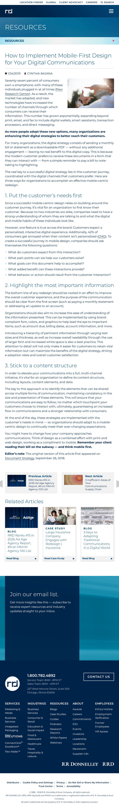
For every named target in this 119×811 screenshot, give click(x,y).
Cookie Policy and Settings (38, 782)
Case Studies (58, 714)
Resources (59, 703)
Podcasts (55, 724)
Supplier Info (80, 753)
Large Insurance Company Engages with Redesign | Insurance (58, 540)
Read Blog (22, 558)
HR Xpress (101, 731)
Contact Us (99, 677)
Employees (104, 703)
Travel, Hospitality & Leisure (35, 752)
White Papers (58, 737)
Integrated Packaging (11, 728)
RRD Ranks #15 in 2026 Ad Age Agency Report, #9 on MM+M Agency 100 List (41, 483)
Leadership (79, 738)
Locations (79, 743)
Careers (91, 2)
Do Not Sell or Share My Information (88, 782)
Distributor (13, 782)
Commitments (82, 719)
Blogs (53, 709)
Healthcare (34, 743)
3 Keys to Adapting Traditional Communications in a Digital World (97, 540)
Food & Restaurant (34, 737)
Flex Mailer (12, 751)
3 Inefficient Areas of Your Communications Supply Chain (97, 483)
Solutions (14, 736)
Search (109, 2)
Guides (54, 719)
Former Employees (102, 724)
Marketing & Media (12, 711)
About (78, 703)
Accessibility (73, 786)
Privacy (61, 782)
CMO (102, 236)
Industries (37, 703)
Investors (78, 734)
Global (51, 2)
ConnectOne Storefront (14, 744)
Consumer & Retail (35, 719)
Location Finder (31, 2)
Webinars (56, 742)
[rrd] (9, 11)
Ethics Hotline (104, 709)
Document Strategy (19, 458)
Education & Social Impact (36, 728)
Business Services (10, 719)
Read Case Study (60, 558)
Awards (77, 709)
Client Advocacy (71, 2)
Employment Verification (103, 716)
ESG (75, 724)
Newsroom (79, 748)
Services (12, 703)
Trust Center (46, 786)
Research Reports (56, 731)
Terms (59, 786)
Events (77, 729)
